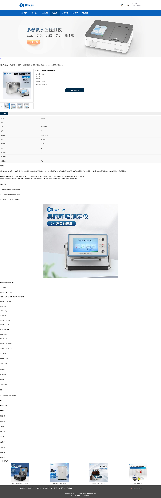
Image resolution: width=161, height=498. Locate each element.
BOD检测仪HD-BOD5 (98, 483)
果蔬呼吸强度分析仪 (39, 65)
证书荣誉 (65, 13)
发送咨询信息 (75, 90)
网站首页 (12, 65)
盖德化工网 (80, 495)
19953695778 (133, 3)
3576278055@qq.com (136, 5)
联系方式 (75, 13)
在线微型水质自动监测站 (59, 483)
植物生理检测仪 (27, 65)
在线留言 (85, 13)
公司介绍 (34, 13)
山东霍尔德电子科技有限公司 (86, 493)
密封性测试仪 (138, 483)
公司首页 (24, 13)
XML (95, 493)
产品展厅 (55, 13)
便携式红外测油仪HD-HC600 (20, 483)
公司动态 (45, 13)
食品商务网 (86, 495)
